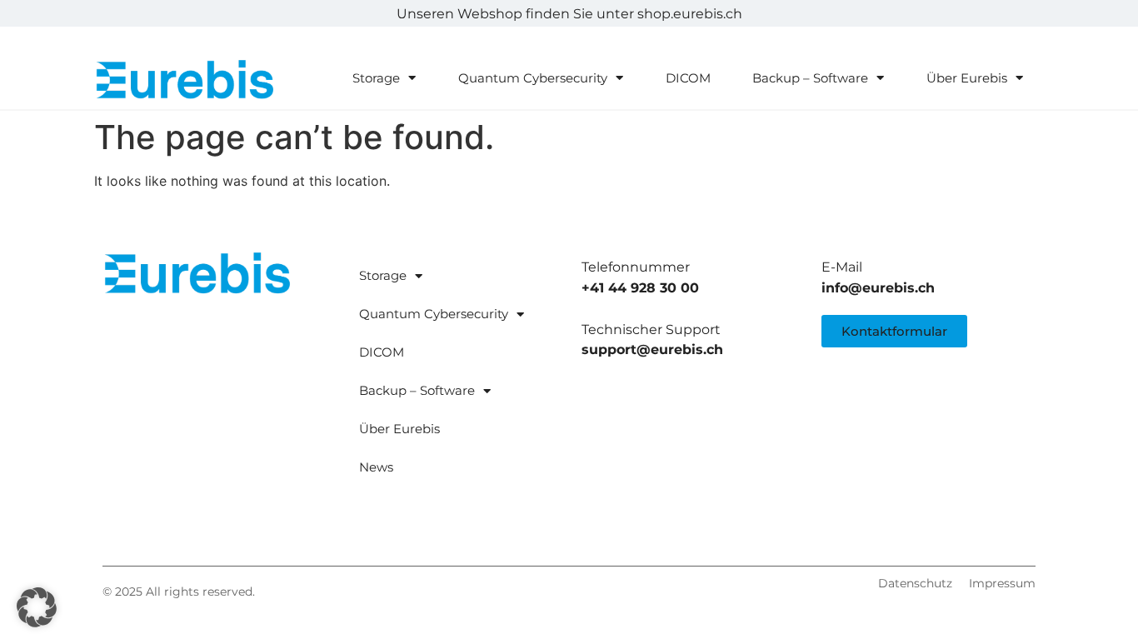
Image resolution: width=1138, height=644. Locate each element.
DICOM (688, 78)
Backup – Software (810, 78)
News (376, 467)
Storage (376, 78)
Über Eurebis (966, 78)
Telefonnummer (635, 267)
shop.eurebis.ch (689, 14)
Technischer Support (651, 329)
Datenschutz (915, 583)
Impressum (1002, 583)
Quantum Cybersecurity (532, 78)
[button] (36, 607)
